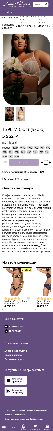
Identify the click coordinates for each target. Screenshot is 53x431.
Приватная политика (37, 410)
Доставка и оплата (16, 350)
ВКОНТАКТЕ (16, 326)
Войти (23, 429)
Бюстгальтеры (10, 17)
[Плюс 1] (50, 162)
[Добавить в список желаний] (4, 162)
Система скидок (14, 359)
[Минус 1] (42, 162)
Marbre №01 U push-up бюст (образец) (15, 302)
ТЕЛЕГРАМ (15, 331)
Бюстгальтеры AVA (28, 17)
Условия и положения (15, 414)
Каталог (11, 427)
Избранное (35, 429)
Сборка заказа (13, 355)
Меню (10, 12)
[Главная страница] (16, 4)
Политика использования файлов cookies (24, 419)
